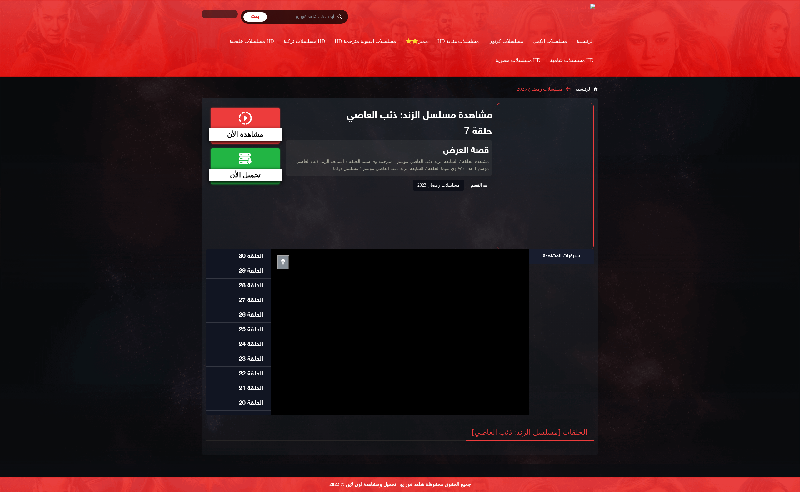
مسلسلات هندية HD (458, 41)
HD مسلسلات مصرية (518, 60)
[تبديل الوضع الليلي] (283, 262)
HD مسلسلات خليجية (251, 41)
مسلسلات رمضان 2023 (539, 89)
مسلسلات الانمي (550, 41)
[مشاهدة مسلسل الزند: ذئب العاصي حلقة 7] (545, 176)
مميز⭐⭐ (417, 41)
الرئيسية (585, 41)
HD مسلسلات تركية (304, 41)
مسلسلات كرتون (505, 41)
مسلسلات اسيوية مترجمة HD (365, 41)
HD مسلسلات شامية (572, 60)
